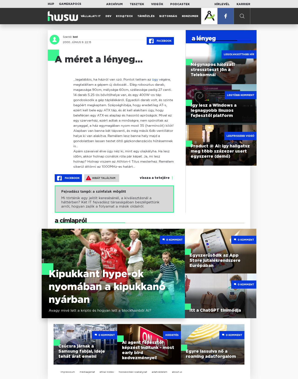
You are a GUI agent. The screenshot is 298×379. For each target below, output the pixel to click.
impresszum (68, 372)
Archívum (114, 4)
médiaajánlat (87, 372)
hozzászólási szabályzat (133, 372)
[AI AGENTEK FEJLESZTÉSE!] (209, 16)
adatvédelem (159, 372)
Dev (108, 16)
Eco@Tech (124, 16)
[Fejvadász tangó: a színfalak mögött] (114, 199)
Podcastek (180, 4)
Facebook (164, 40)
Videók (157, 4)
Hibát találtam (103, 178)
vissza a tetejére (155, 178)
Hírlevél (222, 4)
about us (177, 372)
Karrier (243, 4)
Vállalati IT (91, 16)
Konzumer (190, 16)
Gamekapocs (70, 4)
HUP (51, 4)
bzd (75, 36)
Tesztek (137, 4)
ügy (155, 79)
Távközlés (146, 16)
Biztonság (168, 16)
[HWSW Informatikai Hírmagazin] (63, 16)
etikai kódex (107, 372)
